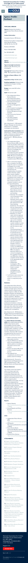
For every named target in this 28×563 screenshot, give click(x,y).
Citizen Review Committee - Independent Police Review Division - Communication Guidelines (13, 499)
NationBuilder (6, 558)
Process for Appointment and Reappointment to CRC (12, 467)
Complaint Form (10, 476)
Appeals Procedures (11, 495)
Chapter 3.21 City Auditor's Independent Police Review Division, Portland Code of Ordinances (14, 443)
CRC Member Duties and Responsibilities (11, 472)
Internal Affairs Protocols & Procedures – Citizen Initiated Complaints (12, 480)
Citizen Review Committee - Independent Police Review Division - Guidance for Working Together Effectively (13, 506)
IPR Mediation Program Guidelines (14, 464)
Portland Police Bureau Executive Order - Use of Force (13, 525)
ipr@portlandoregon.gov (10, 55)
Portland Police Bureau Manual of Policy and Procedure (13, 520)
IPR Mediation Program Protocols (14, 461)
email (10, 553)
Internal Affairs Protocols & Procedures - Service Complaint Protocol (12, 486)
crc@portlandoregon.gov (10, 58)
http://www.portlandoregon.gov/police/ (18, 436)
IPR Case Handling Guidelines (13, 456)
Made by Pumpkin (13, 557)
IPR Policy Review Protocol (13, 459)
